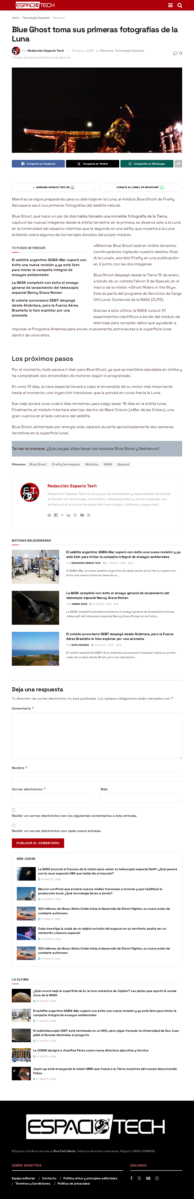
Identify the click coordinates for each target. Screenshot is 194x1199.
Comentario (23, 708)
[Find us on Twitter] (139, 1178)
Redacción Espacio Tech (46, 51)
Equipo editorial (23, 1178)
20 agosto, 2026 (103, 645)
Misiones (59, 18)
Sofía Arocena (80, 645)
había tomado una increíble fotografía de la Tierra (122, 216)
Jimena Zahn (79, 604)
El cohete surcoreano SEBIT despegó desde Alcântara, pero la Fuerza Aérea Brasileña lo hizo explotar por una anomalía (119, 636)
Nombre (20, 767)
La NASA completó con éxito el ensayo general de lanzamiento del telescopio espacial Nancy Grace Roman (45, 287)
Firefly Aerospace (66, 464)
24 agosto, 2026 (50, 899)
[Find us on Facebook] (131, 1178)
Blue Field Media (64, 1151)
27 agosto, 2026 (115, 563)
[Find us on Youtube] (148, 1178)
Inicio (15, 18)
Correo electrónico (29, 789)
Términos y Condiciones (32, 1183)
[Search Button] (179, 5)
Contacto (49, 1178)
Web (104, 789)
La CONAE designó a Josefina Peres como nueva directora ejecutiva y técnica (91, 1050)
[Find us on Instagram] (157, 1178)
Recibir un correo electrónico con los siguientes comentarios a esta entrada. (74, 816)
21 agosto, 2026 (102, 604)
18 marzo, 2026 (83, 51)
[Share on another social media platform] (178, 163)
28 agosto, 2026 (45, 1001)
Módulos (91, 464)
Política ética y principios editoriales (90, 1178)
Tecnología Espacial (36, 18)
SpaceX (123, 464)
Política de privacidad (74, 1183)
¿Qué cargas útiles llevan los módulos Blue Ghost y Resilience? (102, 448)
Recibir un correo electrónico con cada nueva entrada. (56, 831)
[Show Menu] (170, 5)
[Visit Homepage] (35, 5)
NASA (108, 464)
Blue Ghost (38, 464)
